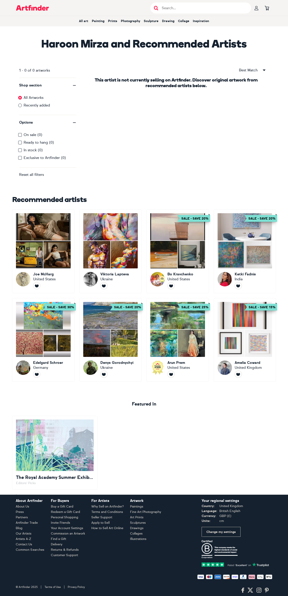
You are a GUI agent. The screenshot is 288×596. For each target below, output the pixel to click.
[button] (47, 85)
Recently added (37, 105)
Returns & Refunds (65, 550)
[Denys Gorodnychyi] (111, 340)
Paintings (136, 506)
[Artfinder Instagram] (258, 590)
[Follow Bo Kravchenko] (171, 285)
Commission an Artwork (68, 533)
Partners (22, 517)
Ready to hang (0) (39, 142)
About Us (22, 506)
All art (83, 21)
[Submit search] (156, 8)
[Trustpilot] (235, 564)
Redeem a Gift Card (65, 512)
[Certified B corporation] (220, 549)
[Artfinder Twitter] (250, 590)
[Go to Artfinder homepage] (32, 8)
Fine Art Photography (145, 512)
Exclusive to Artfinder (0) (45, 158)
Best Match (248, 70)
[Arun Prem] (178, 340)
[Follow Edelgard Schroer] (36, 374)
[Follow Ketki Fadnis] (238, 285)
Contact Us (24, 544)
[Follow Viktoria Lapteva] (104, 285)
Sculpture (151, 21)
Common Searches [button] (30, 550)
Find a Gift (58, 539)
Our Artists (24, 533)
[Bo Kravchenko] (178, 251)
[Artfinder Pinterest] (267, 590)
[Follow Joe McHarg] (36, 285)
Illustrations (138, 539)
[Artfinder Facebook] (242, 590)
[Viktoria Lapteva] (111, 251)
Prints (112, 21)
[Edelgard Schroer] (43, 340)
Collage (183, 21)
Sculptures (138, 523)
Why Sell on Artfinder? (107, 506)
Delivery (56, 544)
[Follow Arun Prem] (171, 374)
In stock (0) (33, 150)
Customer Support (64, 555)
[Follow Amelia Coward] (238, 374)
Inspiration (201, 21)
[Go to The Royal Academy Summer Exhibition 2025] (54, 452)
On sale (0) (33, 135)
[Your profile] (256, 8)
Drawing (168, 21)
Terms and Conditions (107, 512)
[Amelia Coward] (245, 340)
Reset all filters (31, 174)
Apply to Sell (100, 523)
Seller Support (101, 517)
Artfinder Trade (27, 523)
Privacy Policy (76, 587)
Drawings (137, 528)
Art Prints (137, 517)
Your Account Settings (67, 528)
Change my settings (221, 532)
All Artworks (33, 97)
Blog (19, 528)
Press (20, 512)
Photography (130, 21)
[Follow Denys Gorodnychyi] (104, 374)
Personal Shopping (64, 517)
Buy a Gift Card (62, 506)
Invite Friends (60, 523)
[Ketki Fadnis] (245, 251)
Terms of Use (53, 587)
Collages (136, 533)
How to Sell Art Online (107, 528)
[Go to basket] (267, 8)
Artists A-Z (23, 539)
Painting (98, 21)
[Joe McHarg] (43, 251)
